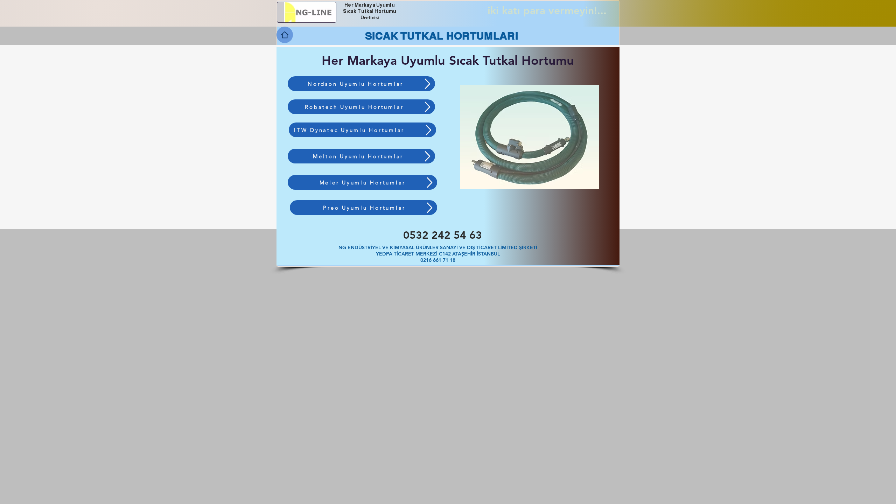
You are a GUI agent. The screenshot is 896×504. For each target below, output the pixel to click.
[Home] (284, 35)
